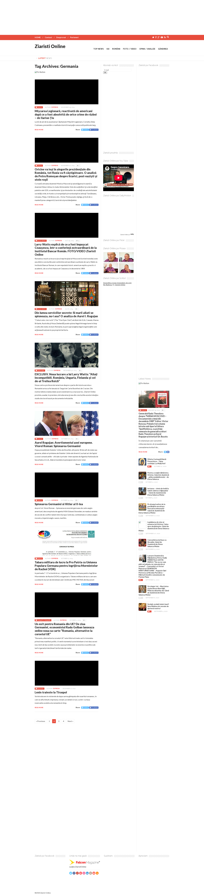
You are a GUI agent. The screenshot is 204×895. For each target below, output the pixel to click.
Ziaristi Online (50, 46)
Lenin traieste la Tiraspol (51, 692)
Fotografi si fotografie (43, 620)
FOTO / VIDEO (129, 49)
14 (78, 240)
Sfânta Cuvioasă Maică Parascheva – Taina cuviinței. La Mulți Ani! (156, 461)
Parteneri (74, 37)
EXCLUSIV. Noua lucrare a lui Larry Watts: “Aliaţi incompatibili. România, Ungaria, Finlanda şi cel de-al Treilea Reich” (66, 377)
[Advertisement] (102, 16)
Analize (39, 439)
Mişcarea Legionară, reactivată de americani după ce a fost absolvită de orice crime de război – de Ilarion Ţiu (66, 114)
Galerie (39, 107)
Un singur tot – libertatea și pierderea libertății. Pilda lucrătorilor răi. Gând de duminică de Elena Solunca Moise (154, 590)
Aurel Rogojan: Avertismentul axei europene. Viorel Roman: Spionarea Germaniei (64, 444)
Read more (39, 130)
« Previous (40, 721)
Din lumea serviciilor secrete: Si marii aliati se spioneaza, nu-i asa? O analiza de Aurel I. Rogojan (66, 314)
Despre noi (61, 37)
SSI (107, 49)
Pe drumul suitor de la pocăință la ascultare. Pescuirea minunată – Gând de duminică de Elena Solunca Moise (152, 508)
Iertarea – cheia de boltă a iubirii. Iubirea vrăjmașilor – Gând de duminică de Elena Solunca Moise (158, 491)
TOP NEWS (98, 49)
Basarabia (40, 688)
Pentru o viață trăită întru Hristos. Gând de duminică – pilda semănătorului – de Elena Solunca (158, 476)
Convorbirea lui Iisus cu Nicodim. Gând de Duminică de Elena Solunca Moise (156, 543)
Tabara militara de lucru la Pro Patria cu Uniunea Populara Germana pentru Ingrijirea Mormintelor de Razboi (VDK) (66, 565)
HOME (38, 37)
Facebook (95, 130)
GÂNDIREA (163, 49)
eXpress (54, 107)
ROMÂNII (116, 49)
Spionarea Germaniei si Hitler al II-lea (59, 504)
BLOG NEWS (41, 240)
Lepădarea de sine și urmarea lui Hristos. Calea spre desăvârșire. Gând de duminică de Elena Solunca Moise (154, 526)
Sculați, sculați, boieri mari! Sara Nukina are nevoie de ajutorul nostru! (158, 606)
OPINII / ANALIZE (147, 49)
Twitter (86, 130)
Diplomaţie (40, 370)
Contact (48, 37)
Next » (70, 721)
